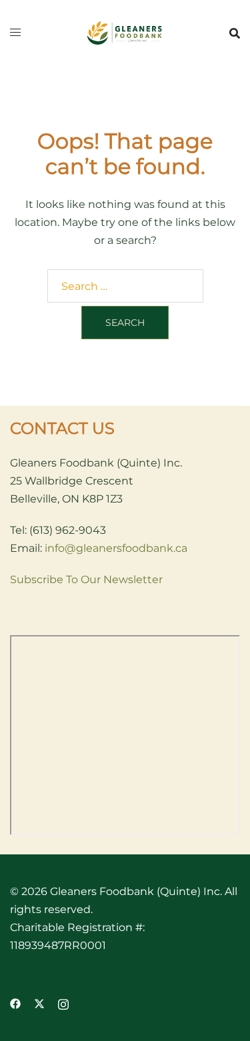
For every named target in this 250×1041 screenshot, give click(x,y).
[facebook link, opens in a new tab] (15, 1003)
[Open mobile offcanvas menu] (15, 33)
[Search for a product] (234, 33)
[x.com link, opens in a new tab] (39, 1003)
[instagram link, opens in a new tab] (63, 1003)
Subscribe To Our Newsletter (86, 579)
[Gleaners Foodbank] (125, 32)
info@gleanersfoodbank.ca (116, 548)
